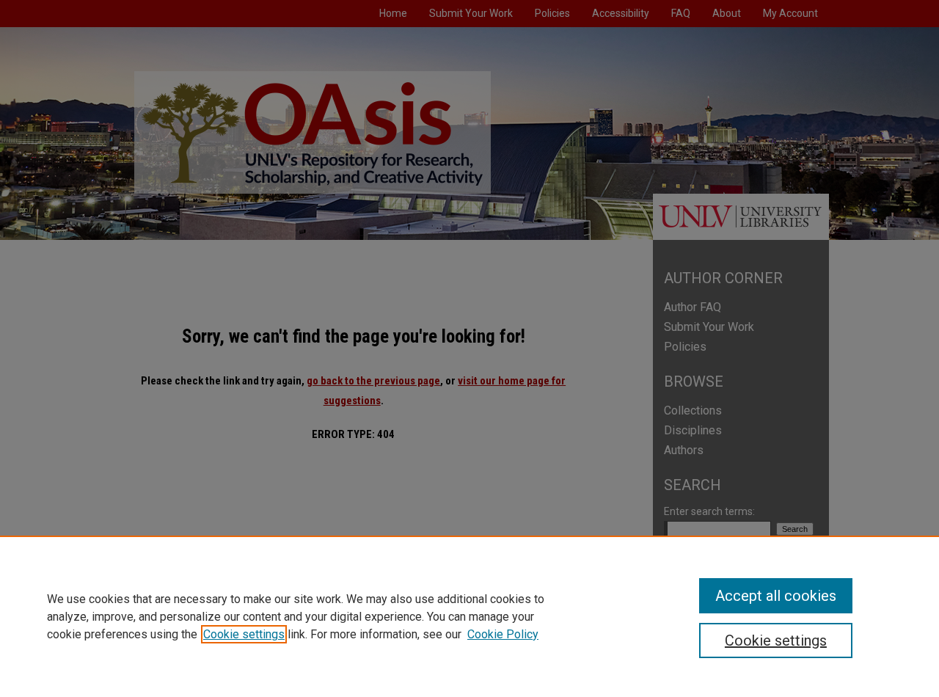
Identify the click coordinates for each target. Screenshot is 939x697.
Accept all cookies (775, 596)
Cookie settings (244, 634)
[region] (469, 616)
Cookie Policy (502, 634)
